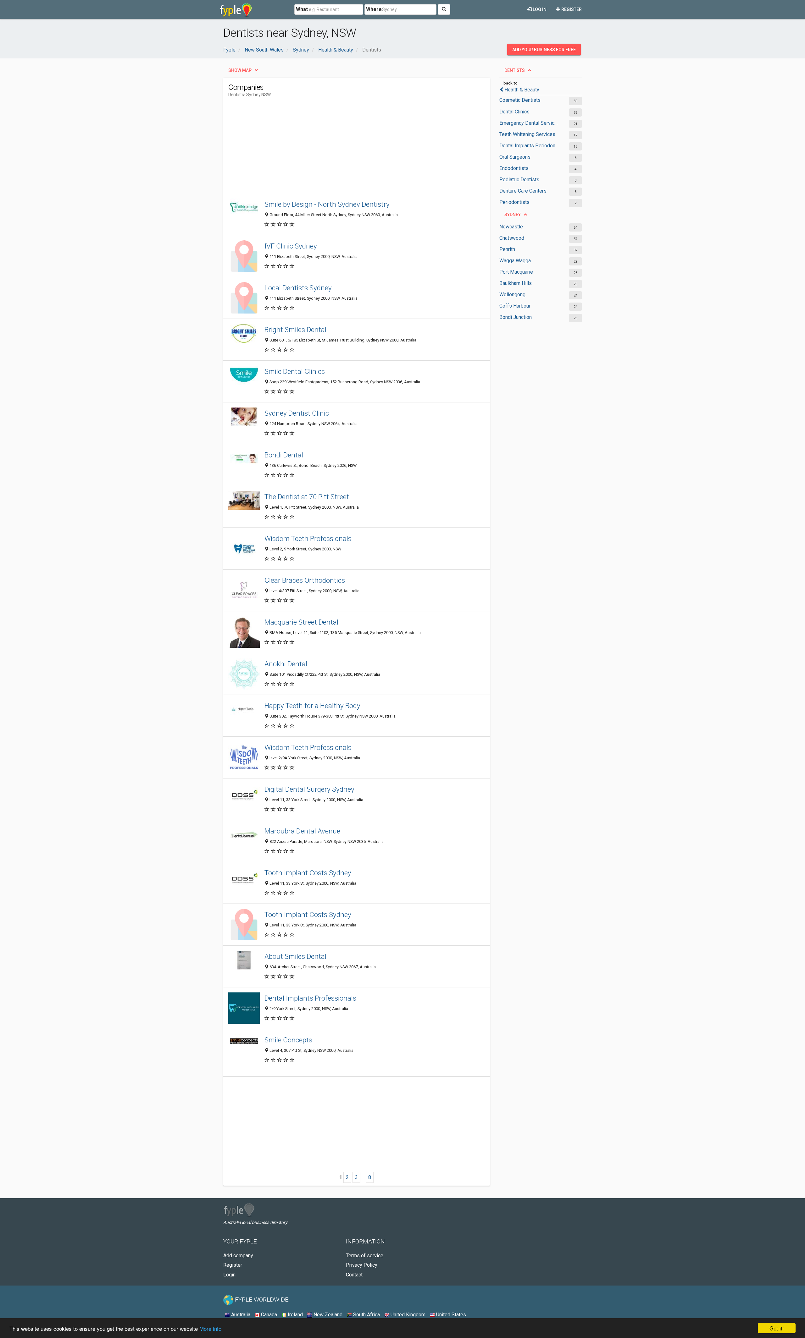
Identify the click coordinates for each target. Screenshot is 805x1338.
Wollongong (512, 295)
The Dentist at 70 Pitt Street (306, 497)
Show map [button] (240, 70)
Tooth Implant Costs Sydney (307, 873)
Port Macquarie (516, 272)
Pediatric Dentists (519, 180)
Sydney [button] (512, 214)
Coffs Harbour (514, 306)
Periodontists (514, 202)
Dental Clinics (514, 112)
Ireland (294, 1315)
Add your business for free (544, 49)
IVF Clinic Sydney (290, 246)
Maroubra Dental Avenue (302, 831)
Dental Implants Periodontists (529, 146)
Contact (354, 1275)
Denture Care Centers (523, 191)
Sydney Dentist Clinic (296, 413)
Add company (238, 1256)
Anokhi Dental (285, 664)
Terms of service (364, 1256)
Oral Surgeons (514, 157)
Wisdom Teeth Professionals (308, 538)
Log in (539, 9)
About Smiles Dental (295, 956)
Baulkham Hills (515, 283)
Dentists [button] (514, 70)
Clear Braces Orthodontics (304, 580)
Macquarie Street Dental (301, 622)
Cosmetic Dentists (520, 100)
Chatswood (511, 238)
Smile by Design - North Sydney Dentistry (327, 204)
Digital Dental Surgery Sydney (309, 789)
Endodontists (514, 168)
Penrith (507, 249)
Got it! (776, 1328)
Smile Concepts (288, 1040)
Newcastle (511, 227)
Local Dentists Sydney (298, 288)
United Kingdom (407, 1315)
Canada (268, 1315)
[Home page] (236, 9)
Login (229, 1275)
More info (210, 1328)
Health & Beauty (521, 90)
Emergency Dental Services (529, 123)
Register (571, 9)
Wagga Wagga (515, 261)
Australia (240, 1315)
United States (450, 1315)
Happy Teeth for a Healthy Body (312, 706)
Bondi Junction (515, 317)
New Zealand (327, 1315)
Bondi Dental (283, 455)
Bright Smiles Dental (295, 329)
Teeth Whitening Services (527, 134)
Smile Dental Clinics (294, 371)
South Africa (366, 1315)
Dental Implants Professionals (310, 998)
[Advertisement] (342, 147)
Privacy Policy (361, 1265)
